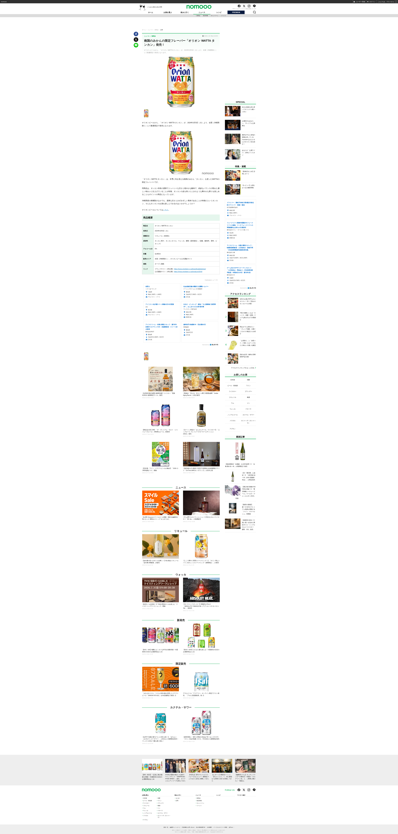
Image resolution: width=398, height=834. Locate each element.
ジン (159, 808)
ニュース (202, 12)
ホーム (150, 12)
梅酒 (159, 805)
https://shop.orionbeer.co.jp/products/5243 (188, 271)
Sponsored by (205, 344)
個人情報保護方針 (200, 827)
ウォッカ (180, 574)
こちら (165, 210)
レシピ (219, 12)
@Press (231, 827)
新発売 (181, 620)
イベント (223, 15)
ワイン (159, 800)
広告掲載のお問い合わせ (188, 827)
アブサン (145, 820)
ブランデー (161, 803)
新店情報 (205, 15)
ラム (144, 808)
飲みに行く (185, 12)
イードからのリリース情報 (220, 827)
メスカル (145, 815)
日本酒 (145, 798)
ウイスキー (146, 803)
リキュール (181, 531)
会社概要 (209, 827)
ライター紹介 (241, 795)
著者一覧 (166, 827)
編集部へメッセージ (175, 827)
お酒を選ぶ (168, 12)
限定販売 (181, 663)
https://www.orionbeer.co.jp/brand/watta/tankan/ (190, 269)
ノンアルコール (147, 813)
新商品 (198, 15)
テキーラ (160, 810)
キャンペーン (214, 15)
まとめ (178, 798)
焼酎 (159, 798)
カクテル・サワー (181, 707)
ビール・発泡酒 (147, 800)
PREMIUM (236, 12)
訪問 (177, 800)
